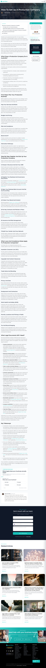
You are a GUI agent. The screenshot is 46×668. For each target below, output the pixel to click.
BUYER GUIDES (35, 647)
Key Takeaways (4, 33)
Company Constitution (11, 182)
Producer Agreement (9, 214)
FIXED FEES (26, 650)
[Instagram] (8, 651)
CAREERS (25, 648)
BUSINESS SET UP (18, 648)
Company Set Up (22, 180)
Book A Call (27, 639)
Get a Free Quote (23, 533)
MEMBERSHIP (26, 651)
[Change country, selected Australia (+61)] (14, 524)
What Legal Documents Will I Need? (8, 31)
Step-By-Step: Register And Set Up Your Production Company (13, 28)
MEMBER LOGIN (35, 658)
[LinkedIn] (10, 651)
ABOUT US (25, 646)
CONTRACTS (17, 649)
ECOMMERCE (17, 650)
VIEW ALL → (17, 658)
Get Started (18, 639)
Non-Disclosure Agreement (9, 216)
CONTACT (25, 649)
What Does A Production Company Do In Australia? (11, 25)
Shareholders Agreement (16, 399)
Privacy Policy (4, 285)
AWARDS (25, 647)
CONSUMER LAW (17, 657)
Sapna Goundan (7, 12)
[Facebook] (7, 651)
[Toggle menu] (44, 1)
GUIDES (33, 646)
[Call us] (42, 1)
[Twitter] (12, 651)
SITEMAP (33, 657)
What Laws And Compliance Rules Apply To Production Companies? (14, 30)
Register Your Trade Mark (14, 202)
